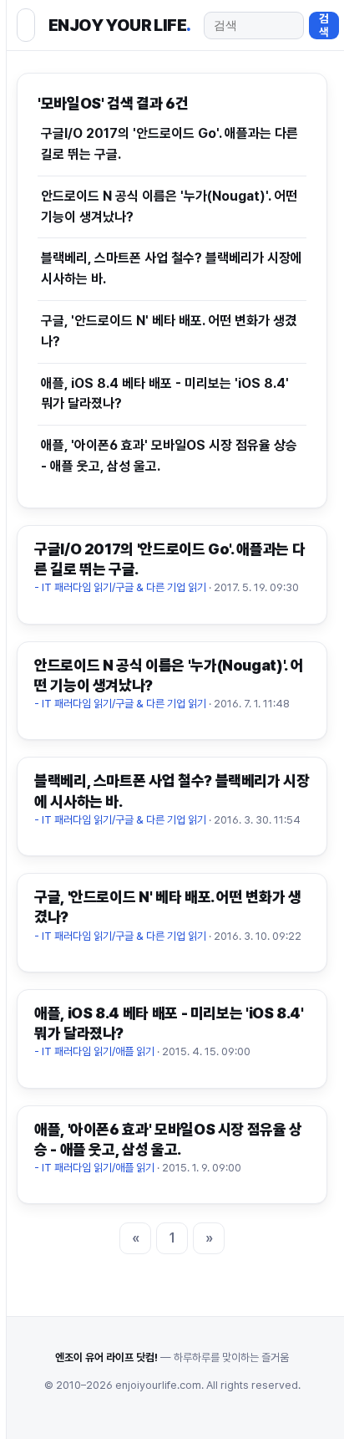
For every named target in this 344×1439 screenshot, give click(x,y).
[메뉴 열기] (26, 25)
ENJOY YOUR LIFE (119, 25)
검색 (324, 25)
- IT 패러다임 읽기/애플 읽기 (94, 1051)
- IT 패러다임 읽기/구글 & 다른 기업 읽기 (120, 587)
